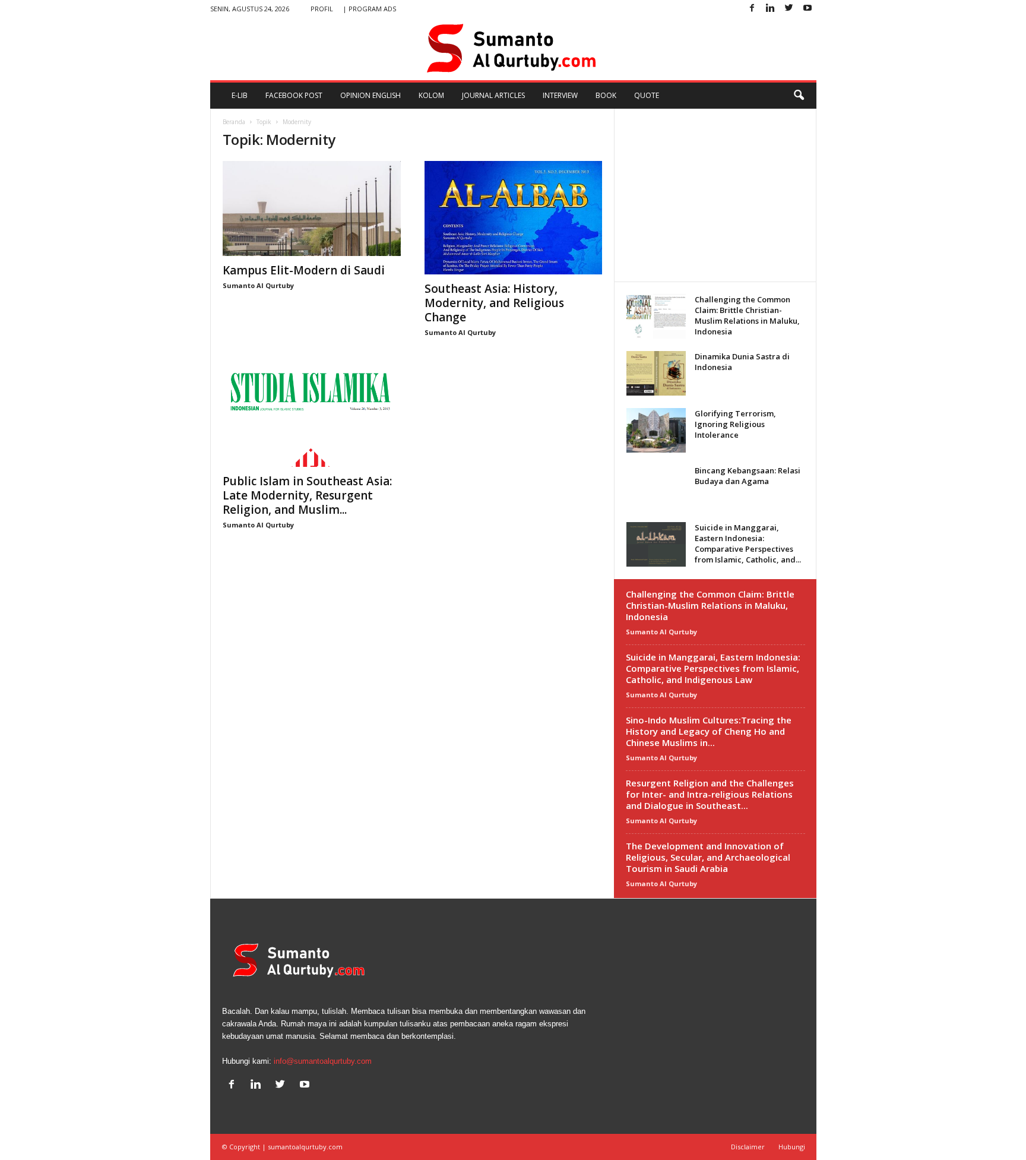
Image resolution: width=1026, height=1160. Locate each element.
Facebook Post (293, 95)
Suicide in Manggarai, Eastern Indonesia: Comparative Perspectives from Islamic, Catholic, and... (748, 543)
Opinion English (370, 95)
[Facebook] (752, 8)
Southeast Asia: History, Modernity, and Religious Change (494, 303)
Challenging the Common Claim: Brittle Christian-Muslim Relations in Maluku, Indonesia (747, 315)
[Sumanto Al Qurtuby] (513, 48)
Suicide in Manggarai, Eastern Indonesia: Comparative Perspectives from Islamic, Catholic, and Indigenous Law (713, 668)
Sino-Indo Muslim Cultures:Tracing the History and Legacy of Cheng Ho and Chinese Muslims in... (708, 731)
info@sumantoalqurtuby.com (323, 1061)
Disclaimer (748, 1146)
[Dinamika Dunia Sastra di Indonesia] (656, 373)
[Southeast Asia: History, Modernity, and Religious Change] (514, 217)
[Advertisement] (715, 195)
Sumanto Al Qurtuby (258, 285)
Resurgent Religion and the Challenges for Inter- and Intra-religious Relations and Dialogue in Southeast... (710, 794)
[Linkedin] (771, 8)
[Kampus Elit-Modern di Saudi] (312, 208)
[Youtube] (807, 8)
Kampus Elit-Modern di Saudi (304, 270)
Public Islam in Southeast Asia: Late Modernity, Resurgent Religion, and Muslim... (307, 495)
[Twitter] (789, 8)
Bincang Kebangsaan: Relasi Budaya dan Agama (747, 475)
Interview (560, 95)
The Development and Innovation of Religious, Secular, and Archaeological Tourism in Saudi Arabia (708, 857)
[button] (799, 96)
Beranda (234, 122)
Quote (646, 95)
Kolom (431, 95)
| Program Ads (369, 8)
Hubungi (791, 1146)
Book (606, 95)
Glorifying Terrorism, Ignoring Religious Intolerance (735, 424)
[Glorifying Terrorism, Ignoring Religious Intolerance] (656, 430)
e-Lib (240, 95)
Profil (322, 8)
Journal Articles (493, 95)
